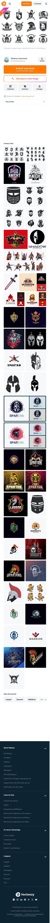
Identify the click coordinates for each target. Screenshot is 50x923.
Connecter (37, 4)
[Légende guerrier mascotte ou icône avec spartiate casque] (16, 728)
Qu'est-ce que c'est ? (27, 96)
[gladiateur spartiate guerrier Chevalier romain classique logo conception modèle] (24, 589)
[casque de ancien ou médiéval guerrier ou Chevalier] (12, 753)
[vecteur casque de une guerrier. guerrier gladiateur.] (14, 884)
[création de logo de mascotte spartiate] (14, 662)
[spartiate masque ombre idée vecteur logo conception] (12, 319)
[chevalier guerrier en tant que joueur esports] (14, 474)
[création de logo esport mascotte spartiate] (14, 863)
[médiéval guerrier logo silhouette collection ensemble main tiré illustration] (15, 234)
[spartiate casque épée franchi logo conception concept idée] (14, 517)
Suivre (42, 61)
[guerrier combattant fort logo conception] (17, 381)
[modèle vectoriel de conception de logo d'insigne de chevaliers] (14, 431)
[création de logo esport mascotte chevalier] (24, 188)
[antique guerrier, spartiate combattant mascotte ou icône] (14, 841)
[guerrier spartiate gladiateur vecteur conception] (14, 398)
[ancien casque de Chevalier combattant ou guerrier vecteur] (34, 540)
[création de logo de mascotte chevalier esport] (14, 819)
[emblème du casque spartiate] (14, 452)
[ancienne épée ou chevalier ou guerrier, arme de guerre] (11, 362)
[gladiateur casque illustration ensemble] (14, 496)
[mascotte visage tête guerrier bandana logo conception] (14, 413)
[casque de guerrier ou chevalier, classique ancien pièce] (13, 211)
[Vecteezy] (3, 3)
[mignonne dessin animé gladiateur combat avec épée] (14, 906)
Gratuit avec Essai (25, 69)
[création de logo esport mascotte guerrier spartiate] (14, 683)
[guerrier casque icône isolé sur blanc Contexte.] (15, 564)
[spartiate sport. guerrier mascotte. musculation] (16, 299)
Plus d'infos (10, 100)
